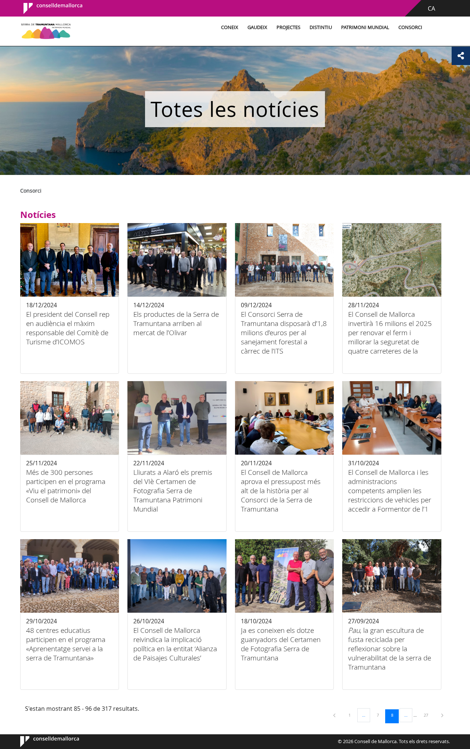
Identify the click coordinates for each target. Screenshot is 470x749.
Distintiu (321, 27)
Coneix (229, 27)
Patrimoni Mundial (365, 27)
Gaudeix (257, 27)
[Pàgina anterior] (335, 715)
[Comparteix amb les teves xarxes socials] (461, 56)
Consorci (410, 27)
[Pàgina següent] (442, 715)
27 (428, 715)
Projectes (288, 27)
